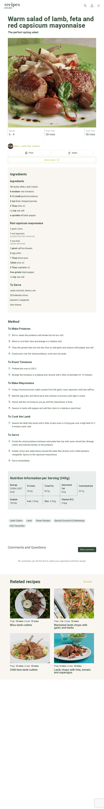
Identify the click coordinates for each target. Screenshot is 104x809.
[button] (52, 582)
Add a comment (87, 550)
